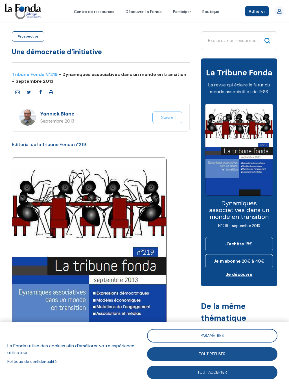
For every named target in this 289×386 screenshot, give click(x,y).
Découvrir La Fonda (144, 11)
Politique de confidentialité (32, 361)
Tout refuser (212, 353)
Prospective (28, 36)
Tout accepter (212, 372)
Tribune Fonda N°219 (35, 74)
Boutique (210, 11)
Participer (182, 11)
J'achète (239, 244)
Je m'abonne (239, 261)
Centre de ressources (94, 11)
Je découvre (239, 274)
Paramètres (212, 335)
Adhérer (257, 11)
